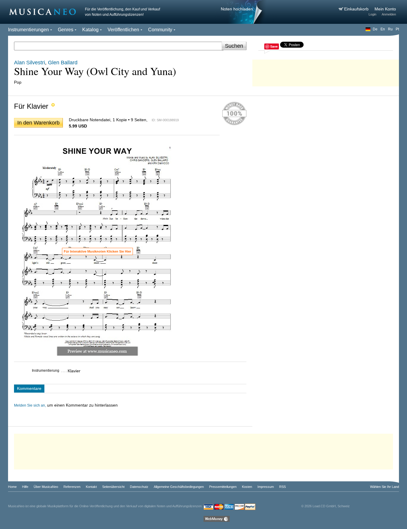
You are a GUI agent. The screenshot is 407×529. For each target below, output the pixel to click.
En (382, 29)
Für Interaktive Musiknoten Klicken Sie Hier (97, 251)
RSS (282, 486)
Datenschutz (139, 486)
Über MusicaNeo (46, 486)
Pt (397, 29)
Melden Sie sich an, (30, 405)
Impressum (265, 486)
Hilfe (25, 486)
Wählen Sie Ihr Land (384, 486)
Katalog (90, 29)
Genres (65, 29)
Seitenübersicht (113, 486)
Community (160, 29)
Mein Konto (385, 9)
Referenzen (71, 486)
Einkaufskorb (357, 9)
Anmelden (389, 14)
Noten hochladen (237, 9)
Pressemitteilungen (223, 486)
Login (372, 14)
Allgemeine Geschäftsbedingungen (179, 486)
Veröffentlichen (123, 29)
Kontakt (91, 486)
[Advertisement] (326, 71)
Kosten (247, 486)
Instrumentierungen (28, 29)
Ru (390, 29)
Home (12, 486)
